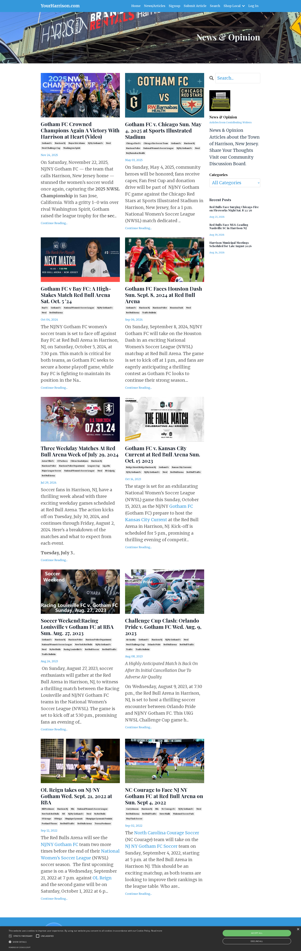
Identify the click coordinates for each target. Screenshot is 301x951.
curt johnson (132, 809)
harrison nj (60, 143)
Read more (156, 930)
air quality (131, 640)
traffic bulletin (149, 313)
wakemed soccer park (183, 814)
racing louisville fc (73, 649)
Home (136, 6)
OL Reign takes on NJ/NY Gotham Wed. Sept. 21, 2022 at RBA (76, 796)
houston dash (176, 308)
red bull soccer (92, 649)
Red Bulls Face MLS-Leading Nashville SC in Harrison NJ (228, 226)
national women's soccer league (158, 148)
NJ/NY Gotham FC (59, 844)
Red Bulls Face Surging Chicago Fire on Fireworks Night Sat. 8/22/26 (234, 208)
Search (215, 6)
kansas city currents (181, 467)
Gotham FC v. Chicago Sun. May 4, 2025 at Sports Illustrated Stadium (163, 130)
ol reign (58, 819)
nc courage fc (168, 809)
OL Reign (102, 878)
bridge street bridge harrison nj (141, 467)
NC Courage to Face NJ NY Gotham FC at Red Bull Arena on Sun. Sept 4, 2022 (164, 796)
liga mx (106, 466)
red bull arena (56, 313)
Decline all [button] (257, 941)
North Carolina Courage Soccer (166, 833)
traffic (129, 649)
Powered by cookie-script (19, 947)
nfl (63, 814)
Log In (253, 6)
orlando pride (154, 644)
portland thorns (49, 823)
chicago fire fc (133, 143)
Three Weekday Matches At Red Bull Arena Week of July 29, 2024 (80, 451)
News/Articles (154, 6)
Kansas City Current (146, 519)
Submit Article (195, 6)
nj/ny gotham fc (184, 148)
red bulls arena (85, 823)
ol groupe (46, 819)
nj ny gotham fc (95, 143)
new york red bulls (83, 644)
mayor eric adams (76, 143)
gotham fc (47, 143)
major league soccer (51, 471)
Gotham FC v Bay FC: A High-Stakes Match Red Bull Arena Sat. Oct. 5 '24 (76, 294)
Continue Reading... (54, 223)
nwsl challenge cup (51, 148)
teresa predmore (103, 823)
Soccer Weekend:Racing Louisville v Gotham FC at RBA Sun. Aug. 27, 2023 (77, 626)
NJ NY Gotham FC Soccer (151, 846)
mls (72, 809)
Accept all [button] (257, 933)
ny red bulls (55, 649)
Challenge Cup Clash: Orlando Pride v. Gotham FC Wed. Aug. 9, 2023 (163, 626)
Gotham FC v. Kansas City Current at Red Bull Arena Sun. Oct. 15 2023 (162, 454)
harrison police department (71, 466)
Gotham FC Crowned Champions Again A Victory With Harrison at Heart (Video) (80, 130)
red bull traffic (194, 472)
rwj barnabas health (135, 153)
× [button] (298, 929)
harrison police (133, 148)
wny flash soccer (134, 819)
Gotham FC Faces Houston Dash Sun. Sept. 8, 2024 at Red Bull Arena (163, 294)
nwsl (108, 143)
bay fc (45, 308)
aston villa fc (48, 461)
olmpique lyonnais (74, 819)
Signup (174, 6)
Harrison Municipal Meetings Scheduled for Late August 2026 (230, 244)
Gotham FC (181, 506)
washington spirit (71, 148)
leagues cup (94, 466)
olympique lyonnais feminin (99, 819)
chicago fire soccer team (156, 143)
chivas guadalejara (79, 461)
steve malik (165, 814)
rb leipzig (110, 471)
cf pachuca (62, 461)
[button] (85, 942)
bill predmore (48, 809)
